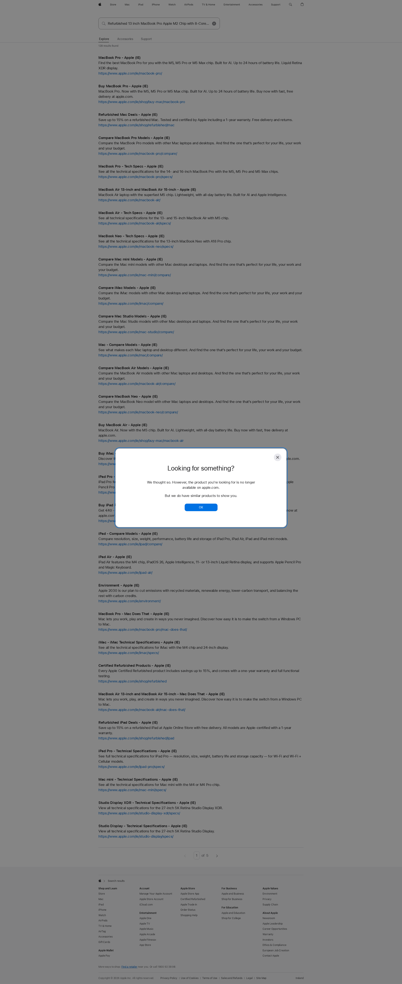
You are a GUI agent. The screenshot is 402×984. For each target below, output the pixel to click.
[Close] (277, 457)
